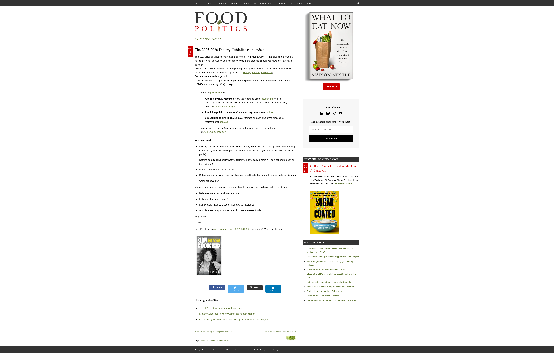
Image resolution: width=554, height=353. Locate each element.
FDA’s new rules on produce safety (323, 296)
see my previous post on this (257, 72)
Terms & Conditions (215, 350)
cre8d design (274, 350)
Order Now (331, 86)
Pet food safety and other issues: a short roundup (329, 282)
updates (224, 122)
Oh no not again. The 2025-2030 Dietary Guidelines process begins (233, 319)
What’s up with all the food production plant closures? (331, 286)
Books (233, 3)
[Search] (358, 3)
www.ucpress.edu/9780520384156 (231, 229)
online (270, 112)
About (310, 3)
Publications (248, 3)
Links (299, 3)
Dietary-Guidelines (207, 340)
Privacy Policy (200, 350)
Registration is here (343, 183)
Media (281, 3)
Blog (197, 3)
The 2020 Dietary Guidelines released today (221, 308)
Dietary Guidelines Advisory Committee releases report (227, 314)
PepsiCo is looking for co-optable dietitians (214, 331)
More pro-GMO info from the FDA (279, 331)
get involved (215, 92)
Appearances (267, 3)
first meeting (267, 99)
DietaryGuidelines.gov (224, 106)
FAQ (291, 3)
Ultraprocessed (222, 340)
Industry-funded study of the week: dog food (327, 269)
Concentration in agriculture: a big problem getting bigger (333, 257)
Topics (208, 3)
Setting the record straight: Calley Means (325, 291)
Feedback (220, 3)
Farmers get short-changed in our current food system (331, 300)
